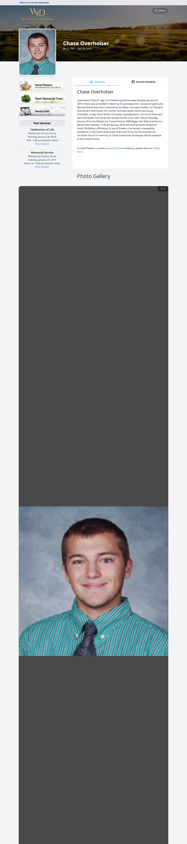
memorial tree (114, 148)
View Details (42, 143)
